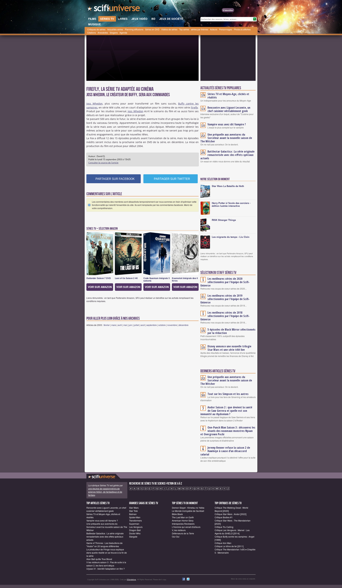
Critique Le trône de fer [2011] (229, 546)
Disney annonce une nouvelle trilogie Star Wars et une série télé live (229, 348)
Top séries (184, 29)
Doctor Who (135, 533)
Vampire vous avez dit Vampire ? (227, 124)
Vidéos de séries (169, 29)
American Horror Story (182, 520)
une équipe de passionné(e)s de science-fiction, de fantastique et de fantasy (105, 491)
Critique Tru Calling (224, 526)
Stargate (133, 536)
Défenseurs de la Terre (183, 533)
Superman (134, 523)
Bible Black (177, 514)
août (143, 324)
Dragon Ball (135, 530)
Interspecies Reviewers (183, 523)
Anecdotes (103, 32)
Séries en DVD (152, 29)
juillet (136, 324)
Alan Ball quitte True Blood (99, 559)
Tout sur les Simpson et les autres (228, 394)
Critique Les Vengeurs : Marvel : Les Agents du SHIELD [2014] (232, 532)
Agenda (123, 32)
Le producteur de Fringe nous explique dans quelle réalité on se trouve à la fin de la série (106, 552)
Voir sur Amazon (100, 287)
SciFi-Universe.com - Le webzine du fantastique (114, 8)
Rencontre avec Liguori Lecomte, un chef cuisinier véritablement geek (229, 109)
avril (120, 324)
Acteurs (213, 29)
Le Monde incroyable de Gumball (188, 510)
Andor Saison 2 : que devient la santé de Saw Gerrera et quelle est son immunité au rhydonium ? (226, 410)
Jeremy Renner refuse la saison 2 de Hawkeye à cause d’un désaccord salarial (225, 451)
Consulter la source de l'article (103, 162)
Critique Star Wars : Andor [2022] (230, 514)
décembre (183, 324)
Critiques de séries (96, 29)
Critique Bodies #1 (224, 517)
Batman (133, 514)
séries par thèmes (199, 29)
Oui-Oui (175, 536)
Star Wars (134, 507)
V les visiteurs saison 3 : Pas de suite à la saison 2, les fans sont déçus (106, 564)
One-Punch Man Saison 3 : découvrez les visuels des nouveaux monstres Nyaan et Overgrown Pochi (227, 430)
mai (125, 324)
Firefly (194, 107)
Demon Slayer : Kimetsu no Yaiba (188, 507)
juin (130, 324)
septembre (151, 324)
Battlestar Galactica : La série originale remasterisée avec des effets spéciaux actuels (227, 154)
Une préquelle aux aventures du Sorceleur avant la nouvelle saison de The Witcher (226, 138)
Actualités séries (115, 29)
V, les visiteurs (179, 530)
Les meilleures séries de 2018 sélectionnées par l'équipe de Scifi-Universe (225, 316)
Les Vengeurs (135, 526)
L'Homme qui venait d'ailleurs (186, 526)
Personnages (225, 29)
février (107, 324)
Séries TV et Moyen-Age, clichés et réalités (228, 95)
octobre (162, 324)
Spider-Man (134, 517)
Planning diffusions (134, 29)
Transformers (135, 520)
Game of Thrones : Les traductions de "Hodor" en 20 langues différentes (104, 544)
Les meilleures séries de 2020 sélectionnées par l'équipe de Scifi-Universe (225, 282)
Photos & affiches (242, 29)
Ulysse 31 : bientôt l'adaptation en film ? (105, 568)
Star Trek (133, 510)
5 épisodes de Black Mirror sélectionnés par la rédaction (231, 331)
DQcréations (131, 579)
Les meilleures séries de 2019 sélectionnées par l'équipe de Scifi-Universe (225, 299)
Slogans (114, 32)
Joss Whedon (94, 103)
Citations (91, 32)
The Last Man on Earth (183, 517)
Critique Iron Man (223, 542)
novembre (172, 324)
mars (113, 324)
